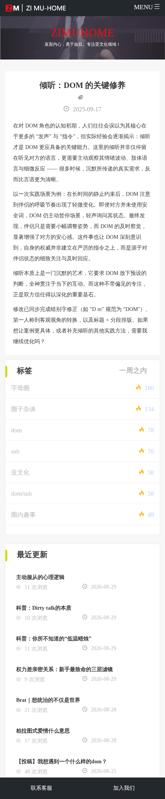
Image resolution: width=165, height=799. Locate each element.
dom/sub (21, 493)
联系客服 (41, 788)
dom (16, 430)
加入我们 (124, 788)
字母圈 (20, 388)
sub (15, 451)
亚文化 (20, 472)
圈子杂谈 (23, 409)
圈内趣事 (23, 514)
